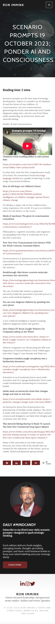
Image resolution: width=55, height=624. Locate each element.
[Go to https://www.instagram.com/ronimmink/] (27, 583)
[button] (15, 564)
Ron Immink (13, 5)
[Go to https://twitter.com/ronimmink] (32, 583)
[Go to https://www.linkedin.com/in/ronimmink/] (22, 583)
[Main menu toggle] (49, 5)
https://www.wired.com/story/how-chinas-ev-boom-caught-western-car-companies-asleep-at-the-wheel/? (27, 339)
